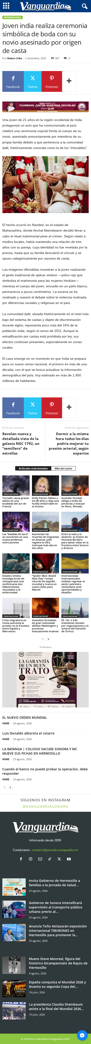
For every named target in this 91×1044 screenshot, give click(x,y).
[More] (69, 81)
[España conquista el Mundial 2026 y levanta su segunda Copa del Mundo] (14, 988)
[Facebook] (22, 859)
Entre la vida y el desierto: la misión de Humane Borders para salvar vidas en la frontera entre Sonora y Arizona (74, 541)
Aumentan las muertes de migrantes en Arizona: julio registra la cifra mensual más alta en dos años (45, 541)
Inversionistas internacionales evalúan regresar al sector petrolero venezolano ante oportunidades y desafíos (73, 584)
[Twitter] (60, 859)
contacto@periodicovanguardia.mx (55, 850)
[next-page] (48, 639)
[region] (45, 107)
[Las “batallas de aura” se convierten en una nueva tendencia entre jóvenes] (16, 522)
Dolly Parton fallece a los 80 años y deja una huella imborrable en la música (45, 502)
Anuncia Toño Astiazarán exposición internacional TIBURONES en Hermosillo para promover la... (58, 930)
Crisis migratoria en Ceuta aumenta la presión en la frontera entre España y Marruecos (15, 625)
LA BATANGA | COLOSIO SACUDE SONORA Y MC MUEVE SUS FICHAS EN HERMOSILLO (39, 751)
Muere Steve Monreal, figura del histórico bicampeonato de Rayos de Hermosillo (58, 963)
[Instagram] (31, 859)
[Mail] (41, 859)
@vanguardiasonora (46, 806)
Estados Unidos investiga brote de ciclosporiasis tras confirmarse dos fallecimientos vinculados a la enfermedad (13, 584)
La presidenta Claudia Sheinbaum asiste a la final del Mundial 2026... (56, 1006)
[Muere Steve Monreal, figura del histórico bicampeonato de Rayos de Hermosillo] (14, 965)
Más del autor (63, 468)
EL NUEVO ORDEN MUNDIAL (24, 717)
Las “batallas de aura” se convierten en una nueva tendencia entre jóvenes (15, 538)
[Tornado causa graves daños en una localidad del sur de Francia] (16, 485)
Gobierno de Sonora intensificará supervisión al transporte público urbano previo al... (55, 907)
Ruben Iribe (14, 58)
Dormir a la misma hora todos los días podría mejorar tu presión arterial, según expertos (69, 443)
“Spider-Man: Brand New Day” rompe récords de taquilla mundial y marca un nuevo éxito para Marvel (44, 582)
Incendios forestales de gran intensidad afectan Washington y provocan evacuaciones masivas (45, 625)
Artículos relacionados (33, 468)
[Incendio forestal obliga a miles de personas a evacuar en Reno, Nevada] (75, 485)
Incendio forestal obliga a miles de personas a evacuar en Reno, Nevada (73, 502)
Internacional (12, 17)
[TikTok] (51, 859)
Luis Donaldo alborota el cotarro (28, 733)
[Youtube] (69, 859)
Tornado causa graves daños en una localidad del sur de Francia (15, 502)
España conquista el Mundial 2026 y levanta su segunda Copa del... (57, 984)
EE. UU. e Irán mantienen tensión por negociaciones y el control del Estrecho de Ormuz (74, 625)
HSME (5, 723)
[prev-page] (42, 639)
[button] (45, 679)
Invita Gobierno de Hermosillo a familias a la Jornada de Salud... (54, 882)
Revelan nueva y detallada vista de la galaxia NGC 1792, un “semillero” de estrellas (20, 443)
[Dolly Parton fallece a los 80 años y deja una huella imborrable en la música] (45, 485)
